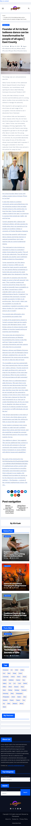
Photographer (19, 693)
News (4, 690)
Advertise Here (16, 823)
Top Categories (5, 776)
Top (4, 703)
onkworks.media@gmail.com (16, 765)
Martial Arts (8, 634)
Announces (5, 670)
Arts (4, 673)
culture (13, 676)
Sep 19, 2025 (15, 588)
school (13, 696)
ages (25, 46)
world (4, 707)
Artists (22, 670)
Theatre (18, 700)
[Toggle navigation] (3, 8)
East (24, 48)
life (10, 683)
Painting (10, 690)
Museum (16, 686)
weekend (15, 703)
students (5, 700)
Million (4, 686)
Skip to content (4, 1)
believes (8, 48)
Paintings (17, 690)
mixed (10, 686)
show (25, 696)
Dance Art (6, 25)
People (11, 51)
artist (16, 670)
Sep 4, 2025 (15, 617)
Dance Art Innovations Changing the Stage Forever (15, 585)
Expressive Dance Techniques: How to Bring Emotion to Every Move (14, 554)
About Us (8, 819)
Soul (16, 51)
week (8, 703)
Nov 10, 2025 (15, 558)
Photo (12, 693)
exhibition (11, 680)
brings (14, 673)
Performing (5, 693)
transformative (22, 51)
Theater (12, 700)
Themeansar (15, 816)
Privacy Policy (24, 819)
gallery (4, 683)
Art (4, 48)
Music (22, 686)
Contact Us (15, 819)
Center (20, 673)
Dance (20, 48)
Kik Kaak (6, 46)
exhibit (4, 680)
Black (9, 673)
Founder (5, 51)
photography (6, 696)
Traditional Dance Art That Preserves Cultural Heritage (15, 614)
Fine (24, 680)
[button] (27, 644)
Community (5, 676)
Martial (25, 683)
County (14, 48)
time (24, 700)
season (19, 696)
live (14, 683)
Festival (18, 680)
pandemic (24, 690)
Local (19, 683)
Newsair (24, 814)
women (21, 703)
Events (24, 676)
